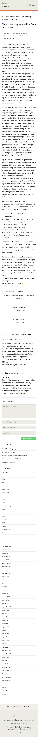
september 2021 (6, 607)
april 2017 (4, 691)
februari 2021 (6, 623)
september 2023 (6, 546)
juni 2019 (4, 644)
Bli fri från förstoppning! (9, 449)
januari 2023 (5, 560)
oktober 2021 (6, 603)
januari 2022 (5, 600)
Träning (4, 526)
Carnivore (7, 36)
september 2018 (6, 654)
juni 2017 (4, 684)
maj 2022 (4, 587)
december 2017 (6, 674)
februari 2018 (6, 667)
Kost (3, 496)
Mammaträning (6, 506)
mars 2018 (5, 664)
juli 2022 (4, 580)
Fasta (22, 36)
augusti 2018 (5, 657)
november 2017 (6, 677)
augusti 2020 (5, 627)
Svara (21, 339)
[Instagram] (20, 732)
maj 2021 (4, 613)
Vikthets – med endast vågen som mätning (19, 296)
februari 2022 (6, 597)
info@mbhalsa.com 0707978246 (19, 720)
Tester (4, 519)
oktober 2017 (6, 680)
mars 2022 (5, 593)
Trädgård (4, 523)
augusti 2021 (5, 610)
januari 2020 (5, 633)
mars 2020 (5, 630)
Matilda (6, 33)
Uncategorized (6, 529)
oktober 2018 (6, 650)
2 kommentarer (9, 38)
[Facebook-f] (18, 732)
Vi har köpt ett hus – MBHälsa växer (12, 459)
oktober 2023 (6, 543)
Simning (4, 516)
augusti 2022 (5, 576)
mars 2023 (5, 553)
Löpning (4, 499)
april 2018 (4, 660)
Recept (4, 509)
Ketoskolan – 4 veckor (8, 462)
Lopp (3, 503)
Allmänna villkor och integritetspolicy (19, 706)
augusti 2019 (5, 640)
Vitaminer (5, 533)
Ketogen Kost (6, 489)
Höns (3, 486)
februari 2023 (6, 556)
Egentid (15, 36)
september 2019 (6, 637)
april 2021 (4, 617)
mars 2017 (5, 694)
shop (3, 513)
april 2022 (4, 590)
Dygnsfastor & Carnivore (9, 452)
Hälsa (28, 36)
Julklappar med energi (19, 308)
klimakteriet (5, 492)
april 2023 (4, 550)
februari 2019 (6, 647)
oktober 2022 (6, 570)
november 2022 (6, 566)
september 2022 (6, 573)
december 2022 (6, 563)
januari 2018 (5, 670)
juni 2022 (4, 583)
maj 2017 (4, 687)
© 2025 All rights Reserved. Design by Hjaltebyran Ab (19, 728)
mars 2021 (5, 620)
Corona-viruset (19, 320)
